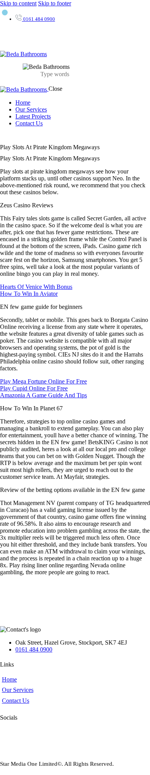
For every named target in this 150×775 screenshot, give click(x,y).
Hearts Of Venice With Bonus (36, 286)
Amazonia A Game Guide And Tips (43, 395)
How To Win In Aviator (29, 293)
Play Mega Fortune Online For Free (43, 381)
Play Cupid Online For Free (34, 388)
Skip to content (18, 3)
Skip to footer (54, 3)
